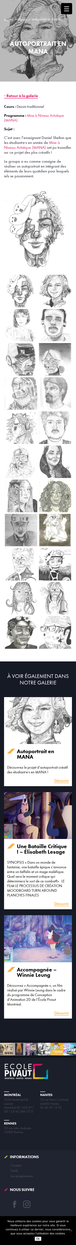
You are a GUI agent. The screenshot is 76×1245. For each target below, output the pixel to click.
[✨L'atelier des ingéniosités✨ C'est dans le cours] (44, 1049)
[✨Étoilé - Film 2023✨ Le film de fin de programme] (19, 1049)
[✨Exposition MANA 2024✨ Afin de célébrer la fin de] (57, 1049)
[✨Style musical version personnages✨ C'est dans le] (6, 1049)
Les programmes (22, 1176)
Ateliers (22, 19)
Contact (16, 1165)
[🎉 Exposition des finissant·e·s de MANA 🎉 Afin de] (31, 1049)
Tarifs (14, 1171)
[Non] (71, 1230)
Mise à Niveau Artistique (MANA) (32, 145)
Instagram (27, 1204)
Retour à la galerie (22, 95)
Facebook (15, 1204)
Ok (38, 1238)
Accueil (8, 19)
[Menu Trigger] (66, 8)
